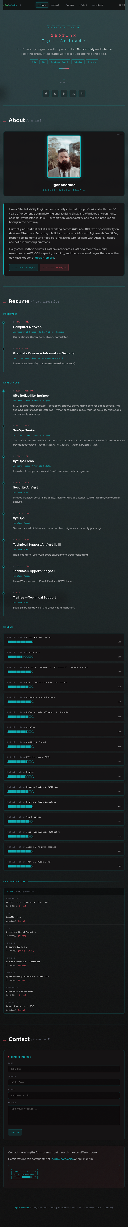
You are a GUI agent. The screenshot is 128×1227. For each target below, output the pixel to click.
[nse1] (21, 950)
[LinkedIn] (64, 93)
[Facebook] (46, 93)
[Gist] (82, 93)
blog (84, 5)
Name (10, 1063)
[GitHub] (73, 93)
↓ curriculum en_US (54, 267)
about (56, 5)
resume (70, 5)
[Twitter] (55, 93)
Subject (12, 1076)
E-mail (11, 1090)
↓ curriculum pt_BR (23, 267)
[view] (22, 906)
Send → (15, 1132)
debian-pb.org (44, 257)
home (43, 5)
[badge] (22, 936)
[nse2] (31, 950)
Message (12, 1103)
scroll (64, 83)
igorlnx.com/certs (62, 1159)
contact (98, 5)
